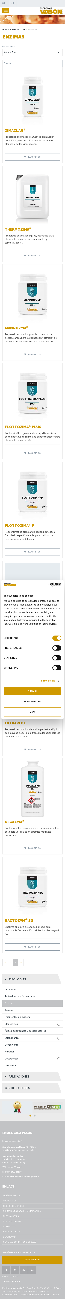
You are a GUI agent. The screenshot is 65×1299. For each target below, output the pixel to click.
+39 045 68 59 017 (14, 1167)
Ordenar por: (8, 47)
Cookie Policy (11, 1281)
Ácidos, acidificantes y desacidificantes (25, 1031)
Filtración (10, 1051)
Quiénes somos (11, 1196)
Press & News (11, 1216)
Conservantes (12, 1045)
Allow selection (32, 701)
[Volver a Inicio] (51, 11)
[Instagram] (15, 1270)
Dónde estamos (12, 1221)
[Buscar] (58, 63)
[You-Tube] (24, 1270)
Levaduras (10, 989)
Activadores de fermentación (20, 996)
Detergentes (11, 1058)
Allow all (32, 690)
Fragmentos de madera (17, 1017)
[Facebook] (6, 1270)
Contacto (9, 1226)
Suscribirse (32, 1260)
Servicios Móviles (13, 1206)
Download (9, 1237)
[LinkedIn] (32, 1270)
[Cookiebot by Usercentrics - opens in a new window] (47, 585)
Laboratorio (11, 1065)
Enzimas (9, 1003)
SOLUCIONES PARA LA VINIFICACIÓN (22, 1211)
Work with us (11, 1231)
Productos (18, 29)
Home (5, 29)
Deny (32, 711)
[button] (4, 3)
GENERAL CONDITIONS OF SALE (19, 1242)
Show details (48, 680)
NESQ (56, 1294)
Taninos (9, 1010)
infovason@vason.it (30, 1176)
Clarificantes (11, 1024)
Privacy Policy (11, 1276)
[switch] (56, 648)
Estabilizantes (12, 1038)
